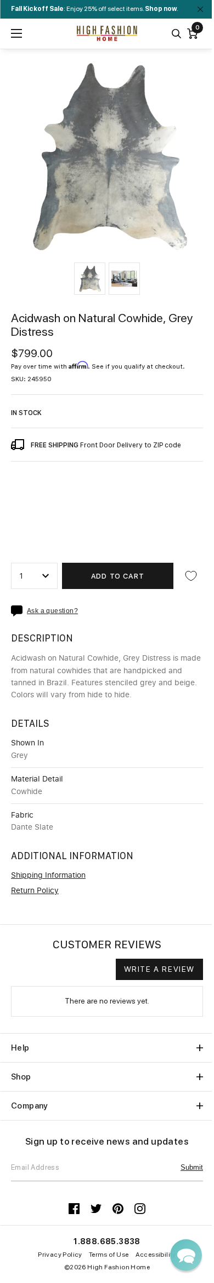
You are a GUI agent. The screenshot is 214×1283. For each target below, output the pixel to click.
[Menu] (16, 33)
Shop (21, 1077)
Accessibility (156, 1254)
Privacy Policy (60, 1254)
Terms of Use (109, 1254)
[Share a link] (19, 610)
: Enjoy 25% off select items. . (94, 9)
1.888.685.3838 (107, 1241)
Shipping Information (48, 876)
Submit (192, 1167)
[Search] (176, 34)
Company (29, 1106)
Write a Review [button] (159, 969)
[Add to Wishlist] (191, 576)
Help (20, 1048)
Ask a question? (52, 611)
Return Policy (35, 891)
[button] (89, 279)
